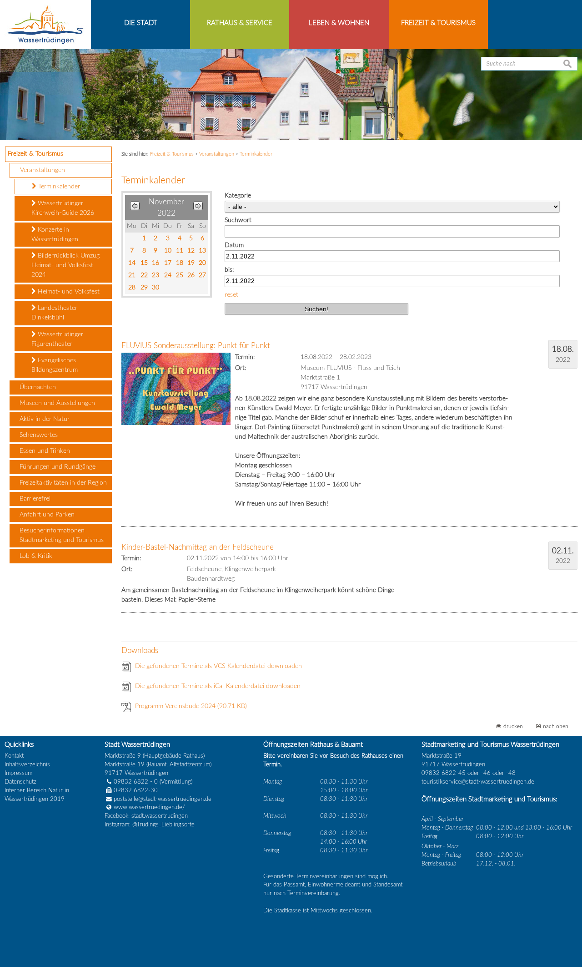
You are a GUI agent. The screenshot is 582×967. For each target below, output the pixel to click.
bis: (229, 270)
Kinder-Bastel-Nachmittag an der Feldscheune (197, 547)
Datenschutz (20, 782)
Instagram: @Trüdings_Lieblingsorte (150, 824)
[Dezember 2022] (198, 208)
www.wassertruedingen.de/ (149, 807)
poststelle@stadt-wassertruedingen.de (162, 799)
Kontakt (14, 756)
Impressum (18, 773)
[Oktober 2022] (135, 208)
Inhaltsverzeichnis (27, 764)
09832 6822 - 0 (136, 782)
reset (231, 295)
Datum (234, 245)
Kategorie (238, 195)
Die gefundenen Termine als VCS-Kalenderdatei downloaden (218, 666)
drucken (513, 726)
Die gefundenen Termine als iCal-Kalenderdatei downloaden (218, 686)
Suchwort (238, 220)
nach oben (555, 726)
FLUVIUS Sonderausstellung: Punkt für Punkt (195, 345)
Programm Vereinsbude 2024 (191, 706)
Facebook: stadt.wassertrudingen (146, 816)
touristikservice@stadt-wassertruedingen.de (477, 782)
